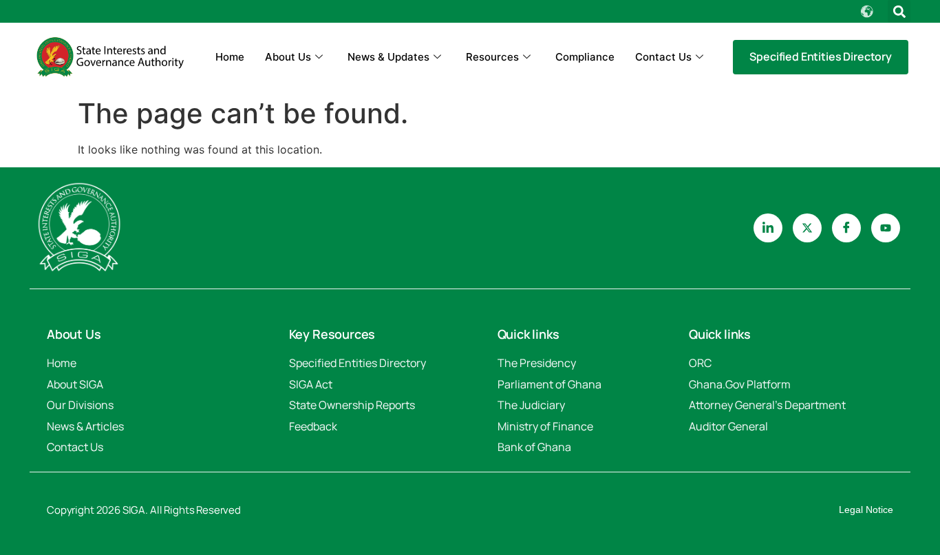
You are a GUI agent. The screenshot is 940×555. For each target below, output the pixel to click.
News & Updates (388, 56)
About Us (288, 56)
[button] (899, 11)
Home (229, 56)
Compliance (585, 56)
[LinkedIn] (768, 227)
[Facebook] (846, 227)
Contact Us (663, 56)
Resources (492, 56)
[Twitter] (807, 227)
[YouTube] (885, 227)
